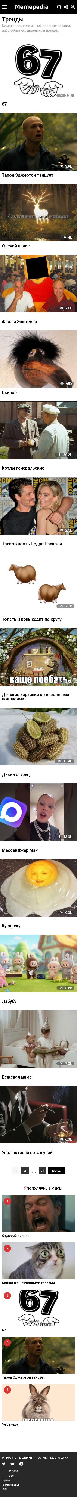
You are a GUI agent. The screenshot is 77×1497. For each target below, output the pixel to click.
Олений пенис (16, 246)
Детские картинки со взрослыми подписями (35, 697)
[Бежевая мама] (38, 1039)
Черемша (10, 1424)
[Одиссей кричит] (38, 1213)
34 (42, 1170)
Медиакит (26, 1457)
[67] (38, 71)
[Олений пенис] (38, 212)
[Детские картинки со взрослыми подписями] (38, 657)
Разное (42, 1457)
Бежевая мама (17, 1077)
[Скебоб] (38, 359)
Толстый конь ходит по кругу (32, 619)
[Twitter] (4, 1464)
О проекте (9, 1457)
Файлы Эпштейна (19, 322)
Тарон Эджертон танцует (27, 175)
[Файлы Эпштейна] (38, 283)
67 (4, 104)
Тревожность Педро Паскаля (32, 544)
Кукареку (11, 926)
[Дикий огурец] (38, 736)
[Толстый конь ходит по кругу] (38, 581)
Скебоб (9, 393)
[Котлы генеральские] (38, 430)
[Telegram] (21, 1464)
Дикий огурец (16, 775)
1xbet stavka (59, 1457)
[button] (4, 7)
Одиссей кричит (15, 1236)
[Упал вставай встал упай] (38, 1114)
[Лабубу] (38, 963)
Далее (56, 1170)
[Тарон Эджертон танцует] (38, 142)
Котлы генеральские (23, 468)
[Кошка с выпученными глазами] (38, 1260)
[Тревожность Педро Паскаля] (38, 506)
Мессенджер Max (20, 850)
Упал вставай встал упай (27, 1153)
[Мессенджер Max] (38, 812)
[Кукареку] (38, 888)
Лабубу (9, 1001)
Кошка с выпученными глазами (28, 1283)
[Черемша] (38, 1402)
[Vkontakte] (12, 1464)
